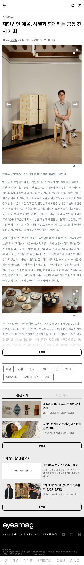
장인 (55, 369)
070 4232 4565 (12, 554)
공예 (44, 369)
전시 (32, 369)
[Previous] (8, 104)
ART (48, 376)
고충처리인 (32, 534)
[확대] (75, 51)
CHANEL (11, 376)
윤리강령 (18, 534)
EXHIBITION (31, 376)
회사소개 (6, 534)
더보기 (42, 352)
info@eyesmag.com (34, 554)
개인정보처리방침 (49, 534)
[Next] (75, 104)
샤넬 (20, 369)
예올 (8, 369)
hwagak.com (67, 259)
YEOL (68, 369)
